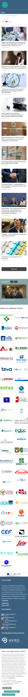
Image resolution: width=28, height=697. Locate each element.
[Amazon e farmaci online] (14, 291)
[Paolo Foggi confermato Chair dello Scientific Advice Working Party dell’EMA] (14, 153)
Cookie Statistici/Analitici (17, 681)
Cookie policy (5, 603)
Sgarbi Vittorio (8, 617)
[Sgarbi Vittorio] (3, 618)
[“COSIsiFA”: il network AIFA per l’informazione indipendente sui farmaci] (14, 226)
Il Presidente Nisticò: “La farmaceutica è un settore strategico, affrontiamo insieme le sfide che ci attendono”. (14, 186)
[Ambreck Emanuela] (3, 621)
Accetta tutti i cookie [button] (8, 694)
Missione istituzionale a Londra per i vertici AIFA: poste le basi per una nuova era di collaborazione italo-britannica (13, 139)
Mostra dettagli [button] (7, 688)
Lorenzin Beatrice (9, 624)
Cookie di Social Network (8, 684)
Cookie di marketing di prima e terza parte (11, 683)
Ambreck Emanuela (10, 620)
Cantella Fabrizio (9, 614)
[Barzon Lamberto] (3, 628)
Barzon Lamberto (9, 627)
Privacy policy (5, 605)
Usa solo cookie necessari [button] (12, 691)
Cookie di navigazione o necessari (9, 680)
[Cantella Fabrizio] (3, 615)
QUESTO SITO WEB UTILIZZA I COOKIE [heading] (13, 651)
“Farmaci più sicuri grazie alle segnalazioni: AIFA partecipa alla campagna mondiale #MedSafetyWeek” (13, 90)
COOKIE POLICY (12, 677)
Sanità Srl (5, 600)
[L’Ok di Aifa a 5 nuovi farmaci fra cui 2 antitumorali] (14, 248)
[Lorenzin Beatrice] (3, 625)
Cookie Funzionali (6, 681)
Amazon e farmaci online (8, 300)
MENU (3, 12)
